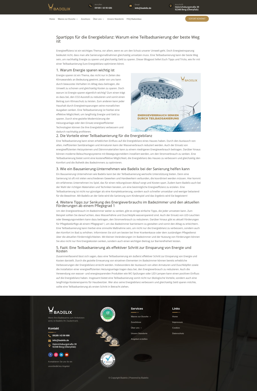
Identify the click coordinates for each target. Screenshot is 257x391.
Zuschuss (85, 19)
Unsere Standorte (115, 19)
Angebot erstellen (139, 339)
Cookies (176, 328)
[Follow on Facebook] (50, 354)
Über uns (97, 19)
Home (52, 19)
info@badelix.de (143, 8)
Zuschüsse (136, 322)
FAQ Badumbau (134, 19)
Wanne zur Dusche (66, 19)
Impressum (177, 322)
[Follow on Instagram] (56, 355)
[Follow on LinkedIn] (61, 355)
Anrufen (98, 4)
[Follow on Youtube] (67, 355)
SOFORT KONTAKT (197, 18)
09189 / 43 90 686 (61, 335)
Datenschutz (178, 334)
